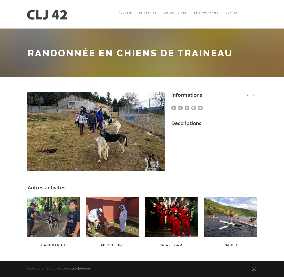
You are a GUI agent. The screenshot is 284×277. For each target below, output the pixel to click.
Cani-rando (53, 245)
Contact (232, 12)
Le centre (147, 12)
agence (76, 268)
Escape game (172, 245)
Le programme (206, 12)
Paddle (231, 245)
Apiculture (112, 245)
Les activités (175, 12)
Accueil (125, 12)
